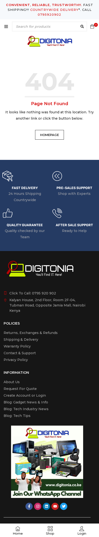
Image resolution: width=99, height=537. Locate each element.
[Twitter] (63, 506)
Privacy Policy (16, 360)
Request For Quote (20, 389)
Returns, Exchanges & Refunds (31, 333)
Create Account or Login (25, 395)
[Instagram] (37, 506)
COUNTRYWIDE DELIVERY (54, 10)
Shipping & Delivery (21, 339)
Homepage (49, 135)
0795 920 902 (44, 293)
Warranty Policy (17, 346)
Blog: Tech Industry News (26, 409)
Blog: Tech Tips (17, 416)
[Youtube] (55, 506)
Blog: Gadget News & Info (26, 402)
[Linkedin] (46, 506)
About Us (12, 382)
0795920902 (49, 14)
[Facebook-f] (29, 506)
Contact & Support (20, 353)
